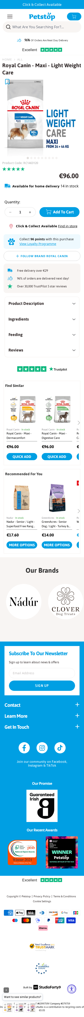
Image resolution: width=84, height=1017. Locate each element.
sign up (42, 685)
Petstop (26, 896)
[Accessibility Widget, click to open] (71, 988)
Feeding (16, 334)
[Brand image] (23, 601)
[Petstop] (42, 16)
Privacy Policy (42, 896)
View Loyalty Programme (37, 244)
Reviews (16, 350)
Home (7, 59)
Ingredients (19, 319)
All (20, 59)
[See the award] (22, 852)
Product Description (26, 303)
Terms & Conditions (64, 896)
